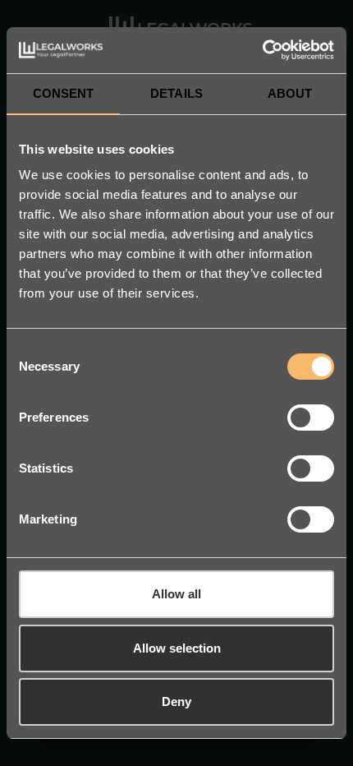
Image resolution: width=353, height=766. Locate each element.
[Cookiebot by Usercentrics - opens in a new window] (262, 50)
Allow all (176, 594)
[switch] (310, 417)
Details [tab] (176, 93)
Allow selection (177, 648)
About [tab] (290, 93)
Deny (176, 701)
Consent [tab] (63, 93)
